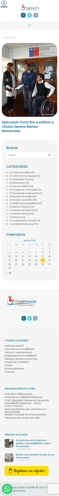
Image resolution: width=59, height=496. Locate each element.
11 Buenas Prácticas (20, 207)
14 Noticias (15, 217)
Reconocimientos (14, 368)
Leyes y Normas (14, 405)
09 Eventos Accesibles (21, 200)
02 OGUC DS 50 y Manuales (23, 176)
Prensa (9, 365)
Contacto (10, 372)
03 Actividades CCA (19, 179)
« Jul (9, 273)
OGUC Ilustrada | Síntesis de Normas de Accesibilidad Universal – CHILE (27, 402)
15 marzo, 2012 (9, 37)
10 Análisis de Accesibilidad (24, 203)
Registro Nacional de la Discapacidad (25, 414)
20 (29, 260)
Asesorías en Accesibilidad (19, 349)
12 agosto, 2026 (24, 460)
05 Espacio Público (19, 186)
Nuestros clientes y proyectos (21, 359)
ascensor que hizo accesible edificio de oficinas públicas (8, 80)
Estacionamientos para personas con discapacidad (25, 410)
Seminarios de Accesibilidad (20, 355)
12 (23, 256)
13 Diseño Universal (20, 213)
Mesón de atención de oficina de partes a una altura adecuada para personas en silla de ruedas (53, 80)
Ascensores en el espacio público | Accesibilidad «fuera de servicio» (33, 443)
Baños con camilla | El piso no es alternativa (35, 456)
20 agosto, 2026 (24, 449)
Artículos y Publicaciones (18, 394)
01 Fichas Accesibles (20, 172)
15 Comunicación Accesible (23, 220)
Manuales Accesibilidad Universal (23, 397)
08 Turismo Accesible (21, 196)
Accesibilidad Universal (22, 224)
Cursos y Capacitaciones (18, 352)
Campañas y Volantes (17, 362)
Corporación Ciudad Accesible (18, 487)
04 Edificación (17, 183)
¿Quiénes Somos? (14, 345)
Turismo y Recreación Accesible (22, 417)
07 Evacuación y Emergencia (24, 193)
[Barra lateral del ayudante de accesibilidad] (4, 4)
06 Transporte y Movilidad (23, 189)
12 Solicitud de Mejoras (21, 210)
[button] (7, 489)
